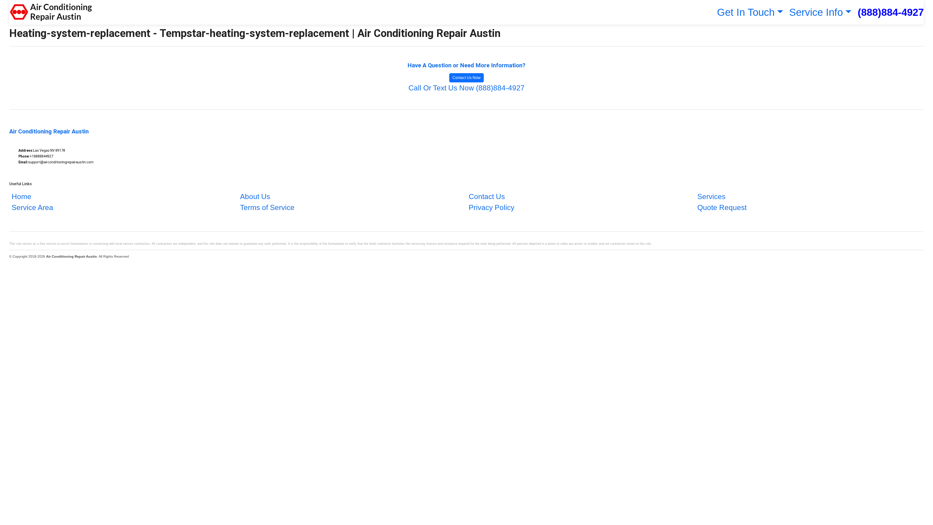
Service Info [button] (816, 12)
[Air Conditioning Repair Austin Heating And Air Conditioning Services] (50, 12)
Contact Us (487, 196)
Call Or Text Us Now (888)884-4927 (466, 88)
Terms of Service (267, 207)
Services (711, 196)
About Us (255, 196)
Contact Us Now (466, 78)
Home (21, 196)
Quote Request (722, 207)
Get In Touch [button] (746, 12)
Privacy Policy (491, 207)
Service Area (32, 207)
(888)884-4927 (891, 12)
